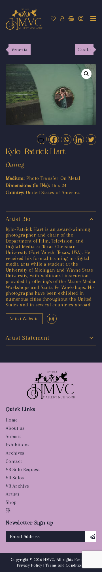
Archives (15, 453)
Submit (13, 436)
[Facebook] (53, 139)
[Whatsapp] (66, 139)
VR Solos (15, 478)
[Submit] (90, 536)
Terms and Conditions (65, 565)
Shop (11, 502)
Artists (13, 494)
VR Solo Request (23, 469)
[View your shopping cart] (71, 19)
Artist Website (24, 318)
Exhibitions (18, 444)
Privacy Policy (29, 565)
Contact (14, 461)
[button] (86, 74)
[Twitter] (91, 139)
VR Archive (17, 486)
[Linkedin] (78, 139)
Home (12, 420)
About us (15, 428)
